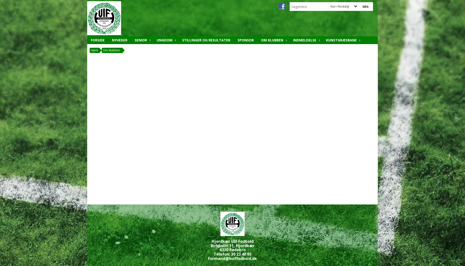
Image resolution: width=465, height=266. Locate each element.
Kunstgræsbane (341, 40)
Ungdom (164, 40)
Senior (141, 40)
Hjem (94, 50)
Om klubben (272, 40)
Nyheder (119, 40)
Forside (98, 40)
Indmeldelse (304, 40)
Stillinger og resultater (206, 40)
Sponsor (246, 40)
